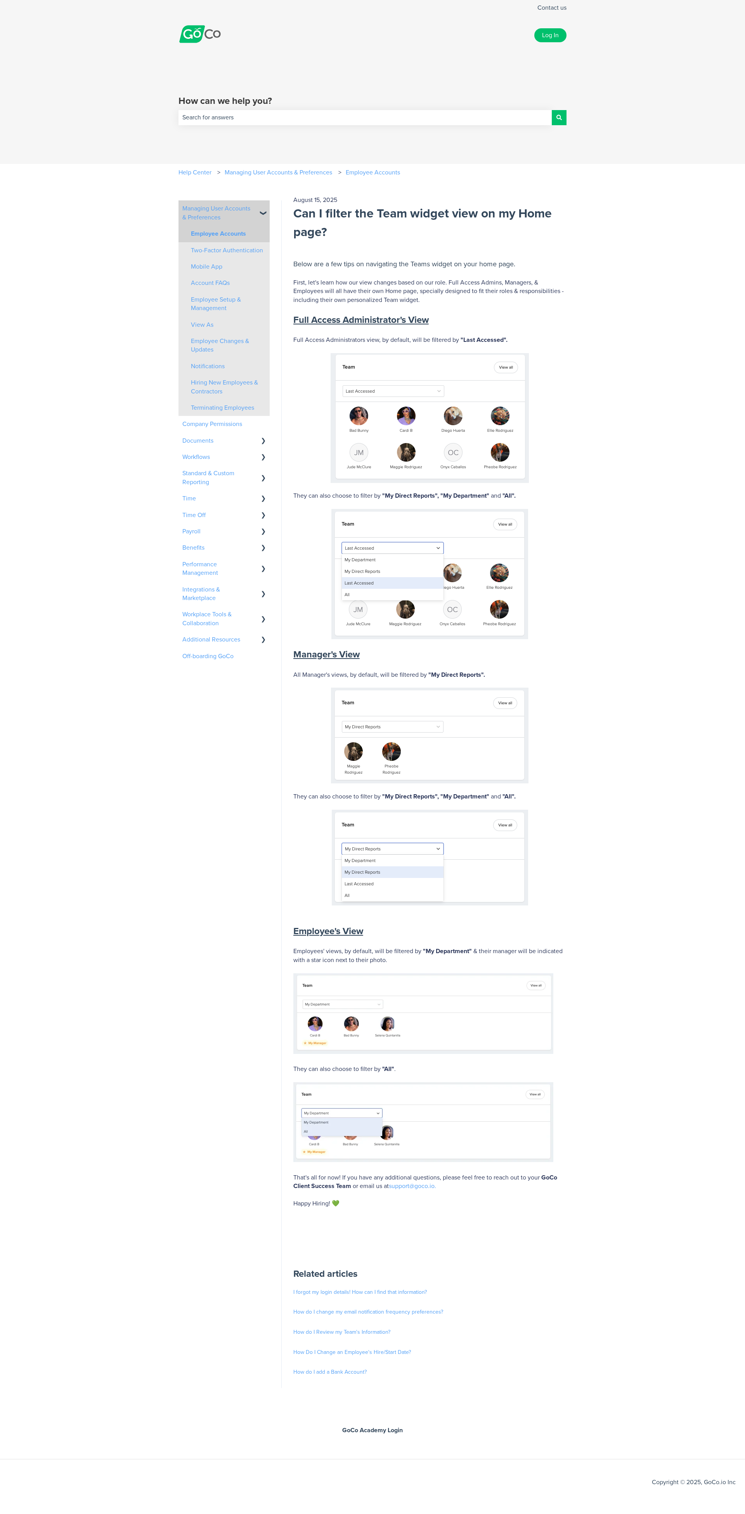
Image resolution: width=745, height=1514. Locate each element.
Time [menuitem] (189, 498)
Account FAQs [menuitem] (210, 283)
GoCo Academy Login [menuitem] (372, 1430)
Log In (550, 35)
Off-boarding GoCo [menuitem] (208, 656)
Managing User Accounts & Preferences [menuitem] (216, 212)
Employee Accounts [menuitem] (218, 234)
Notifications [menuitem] (208, 366)
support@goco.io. (412, 1186)
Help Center (194, 172)
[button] (263, 209)
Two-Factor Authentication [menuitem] (227, 250)
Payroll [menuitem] (191, 531)
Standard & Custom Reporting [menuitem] (208, 477)
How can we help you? (225, 101)
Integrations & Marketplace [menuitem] (201, 593)
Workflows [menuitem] (196, 457)
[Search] (559, 117)
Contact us (552, 8)
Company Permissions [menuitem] (212, 424)
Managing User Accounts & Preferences (278, 172)
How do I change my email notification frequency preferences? (368, 1312)
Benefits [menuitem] (193, 548)
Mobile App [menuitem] (206, 267)
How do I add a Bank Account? (330, 1372)
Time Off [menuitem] (194, 515)
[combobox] (365, 117)
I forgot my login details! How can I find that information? (360, 1292)
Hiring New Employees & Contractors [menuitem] (224, 386)
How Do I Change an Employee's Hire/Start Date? (352, 1352)
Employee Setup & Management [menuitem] (216, 304)
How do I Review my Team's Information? (341, 1332)
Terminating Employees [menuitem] (222, 408)
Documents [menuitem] (197, 441)
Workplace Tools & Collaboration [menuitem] (207, 618)
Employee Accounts (373, 172)
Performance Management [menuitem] (200, 568)
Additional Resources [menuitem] (211, 639)
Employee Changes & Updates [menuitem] (220, 345)
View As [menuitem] (202, 325)
